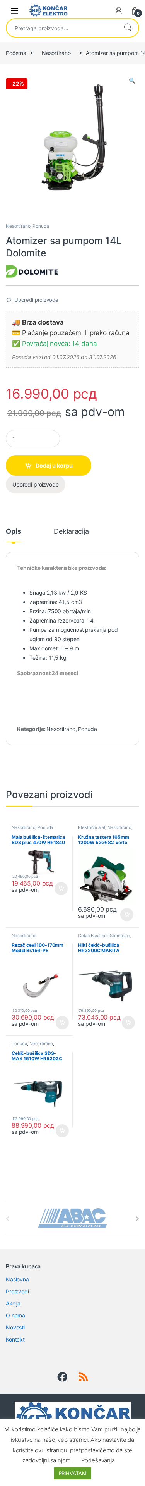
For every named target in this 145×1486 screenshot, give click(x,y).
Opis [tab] (13, 531)
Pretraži (127, 28)
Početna (16, 53)
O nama (15, 1315)
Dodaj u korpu (54, 465)
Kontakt (15, 1339)
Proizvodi (17, 1291)
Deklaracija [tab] (71, 531)
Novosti (15, 1327)
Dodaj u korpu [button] (60, 888)
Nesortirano (56, 53)
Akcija (13, 1303)
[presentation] (137, 1218)
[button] (132, 80)
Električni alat (91, 827)
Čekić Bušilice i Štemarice (104, 935)
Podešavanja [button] (97, 1460)
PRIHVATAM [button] (73, 1473)
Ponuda (40, 226)
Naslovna (17, 1279)
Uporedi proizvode (36, 300)
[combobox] (62, 28)
